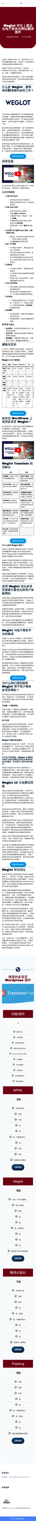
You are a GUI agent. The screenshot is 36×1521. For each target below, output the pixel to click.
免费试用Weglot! (18, 156)
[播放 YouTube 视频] (18, 174)
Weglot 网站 (17, 200)
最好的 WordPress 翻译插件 (18, 768)
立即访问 (18, 1167)
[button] (21, 3)
